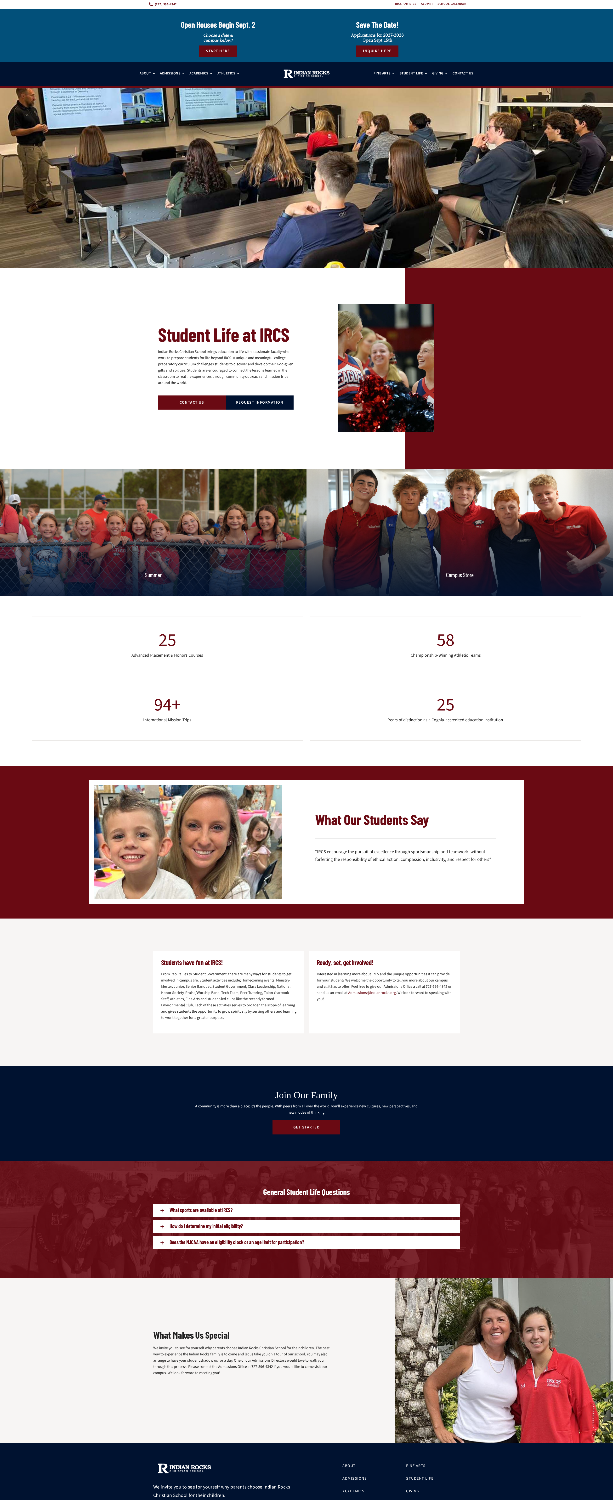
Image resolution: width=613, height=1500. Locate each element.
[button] (306, 1210)
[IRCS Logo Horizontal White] (307, 74)
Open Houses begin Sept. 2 (218, 24)
